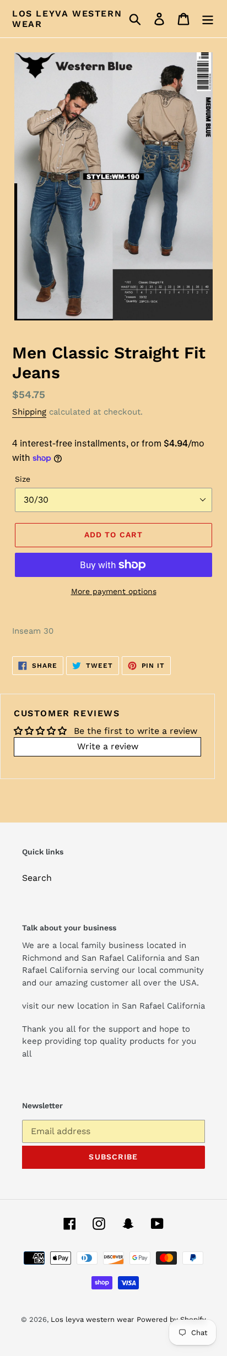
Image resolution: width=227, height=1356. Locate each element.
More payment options (113, 591)
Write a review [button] (107, 746)
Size (22, 479)
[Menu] (208, 19)
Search (37, 878)
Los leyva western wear (67, 18)
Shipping (29, 412)
